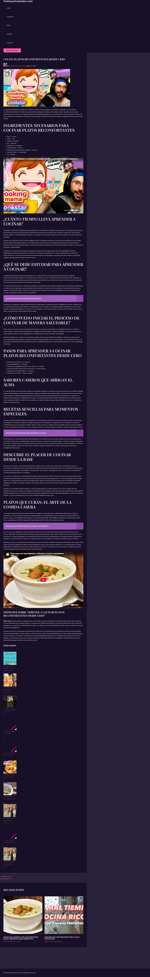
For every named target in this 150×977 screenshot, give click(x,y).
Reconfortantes (7, 941)
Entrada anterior (6, 876)
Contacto (10, 43)
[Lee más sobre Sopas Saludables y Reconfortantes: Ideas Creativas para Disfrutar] (22, 915)
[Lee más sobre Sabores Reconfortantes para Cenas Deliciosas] (64, 915)
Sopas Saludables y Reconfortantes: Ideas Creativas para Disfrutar (20, 938)
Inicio (8, 8)
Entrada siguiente (6, 879)
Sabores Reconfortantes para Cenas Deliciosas (62, 938)
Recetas (9, 34)
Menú (9, 25)
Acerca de (10, 17)
